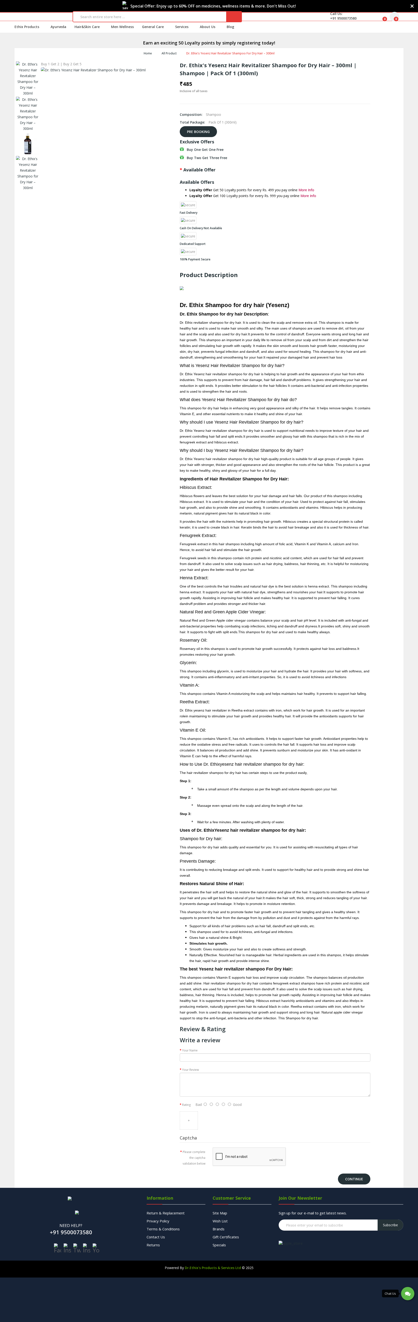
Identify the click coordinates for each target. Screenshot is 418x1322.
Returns (153, 1244)
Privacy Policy (158, 1221)
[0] (381, 17)
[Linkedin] (86, 1248)
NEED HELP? (71, 1225)
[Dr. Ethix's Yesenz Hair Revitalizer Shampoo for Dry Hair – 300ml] (28, 78)
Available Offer (199, 170)
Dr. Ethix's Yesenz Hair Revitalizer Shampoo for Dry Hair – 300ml (230, 53)
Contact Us (156, 1236)
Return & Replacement (166, 1213)
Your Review (190, 1070)
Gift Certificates (226, 1236)
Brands (218, 1229)
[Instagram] (67, 1248)
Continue (354, 1179)
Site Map (220, 1213)
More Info (306, 190)
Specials (219, 1244)
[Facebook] (57, 1248)
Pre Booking (198, 131)
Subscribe (390, 1225)
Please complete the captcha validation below (194, 1158)
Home (148, 53)
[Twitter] (77, 1248)
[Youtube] (96, 1248)
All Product (169, 53)
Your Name (190, 1050)
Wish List (220, 1221)
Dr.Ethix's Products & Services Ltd (213, 1267)
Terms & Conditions (163, 1229)
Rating (186, 1105)
